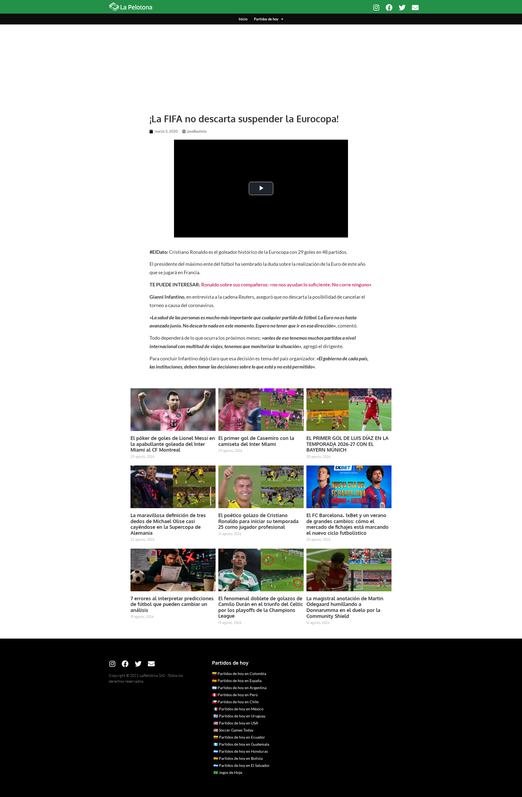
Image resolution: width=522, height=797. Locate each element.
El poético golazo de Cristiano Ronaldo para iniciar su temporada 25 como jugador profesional (258, 521)
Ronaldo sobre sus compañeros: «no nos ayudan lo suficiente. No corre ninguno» (286, 284)
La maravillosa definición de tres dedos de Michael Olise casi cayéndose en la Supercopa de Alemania (168, 524)
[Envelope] (415, 7)
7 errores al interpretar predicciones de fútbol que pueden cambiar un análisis (172, 604)
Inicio (243, 19)
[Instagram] (376, 7)
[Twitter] (402, 7)
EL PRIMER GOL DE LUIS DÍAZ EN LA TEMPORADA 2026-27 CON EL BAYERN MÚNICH (347, 444)
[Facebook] (389, 7)
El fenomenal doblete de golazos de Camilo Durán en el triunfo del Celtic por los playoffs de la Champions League (260, 607)
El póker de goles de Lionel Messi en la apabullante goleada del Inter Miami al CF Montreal (172, 444)
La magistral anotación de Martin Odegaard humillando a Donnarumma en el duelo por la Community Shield (344, 607)
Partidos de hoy (266, 19)
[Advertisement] (261, 65)
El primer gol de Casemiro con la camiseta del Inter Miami (256, 441)
